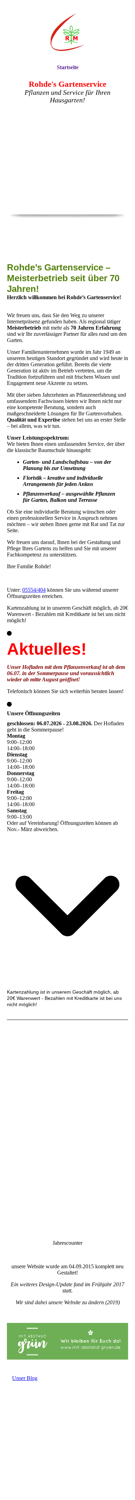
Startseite (68, 67)
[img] (67, 32)
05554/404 (34, 590)
